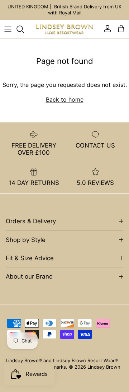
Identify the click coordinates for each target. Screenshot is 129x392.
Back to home (64, 99)
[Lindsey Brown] (64, 29)
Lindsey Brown (103, 367)
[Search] (24, 29)
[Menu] (8, 29)
